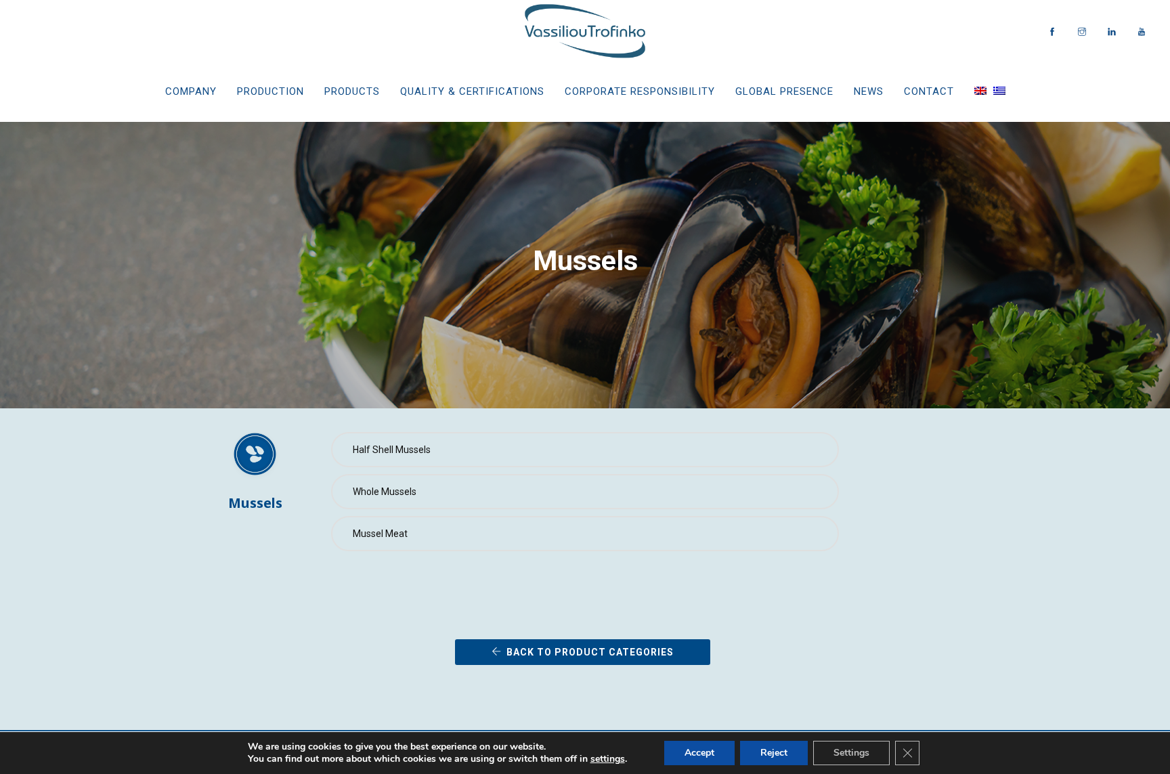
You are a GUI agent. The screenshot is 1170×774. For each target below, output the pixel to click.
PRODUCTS (352, 91)
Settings (851, 752)
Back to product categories (590, 652)
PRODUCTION (270, 91)
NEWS (869, 91)
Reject (773, 752)
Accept (699, 752)
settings (607, 759)
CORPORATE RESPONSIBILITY (640, 91)
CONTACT (929, 91)
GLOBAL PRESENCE (784, 91)
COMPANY (191, 91)
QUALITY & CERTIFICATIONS (472, 91)
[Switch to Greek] (999, 91)
